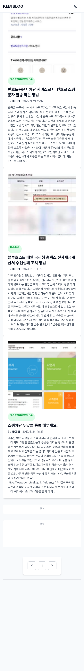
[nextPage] (52, 565)
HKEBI (16, 101)
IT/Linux (14, 246)
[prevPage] (32, 565)
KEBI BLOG (13, 6)
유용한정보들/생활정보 (21, 78)
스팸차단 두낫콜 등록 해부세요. (33, 425)
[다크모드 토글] (76, 6)
